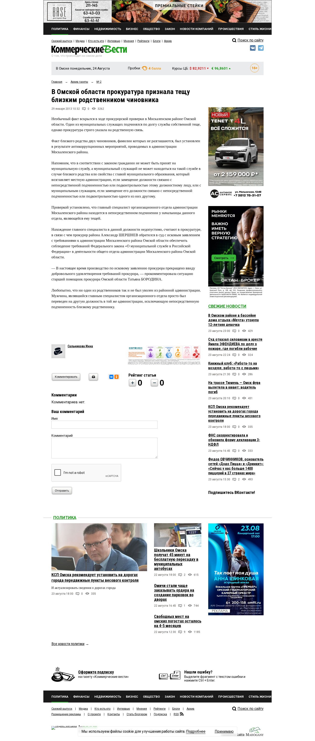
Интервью (113, 41)
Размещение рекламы (66, 714)
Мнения (129, 41)
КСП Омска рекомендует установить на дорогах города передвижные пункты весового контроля (234, 413)
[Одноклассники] (116, 377)
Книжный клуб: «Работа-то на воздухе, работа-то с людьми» (233, 365)
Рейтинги (143, 41)
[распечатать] (92, 380)
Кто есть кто (96, 41)
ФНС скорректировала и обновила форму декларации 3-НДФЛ (234, 440)
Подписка (160, 714)
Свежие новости (227, 306)
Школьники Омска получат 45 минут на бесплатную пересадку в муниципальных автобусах (176, 559)
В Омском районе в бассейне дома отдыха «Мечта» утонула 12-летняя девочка (233, 320)
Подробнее (195, 731)
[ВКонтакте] (111, 377)
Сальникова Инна (80, 346)
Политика (64, 517)
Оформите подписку (96, 672)
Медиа (80, 41)
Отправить (62, 490)
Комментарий (62, 435)
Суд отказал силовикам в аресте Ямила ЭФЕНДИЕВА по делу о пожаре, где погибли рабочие (235, 344)
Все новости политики (67, 644)
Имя (54, 418)
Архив (168, 41)
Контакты (113, 714)
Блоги (156, 41)
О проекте (94, 714)
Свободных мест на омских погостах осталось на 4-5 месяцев (177, 621)
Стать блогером (137, 714)
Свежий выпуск (61, 41)
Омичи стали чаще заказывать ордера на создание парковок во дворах (174, 592)
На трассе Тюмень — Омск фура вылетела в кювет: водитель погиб (234, 387)
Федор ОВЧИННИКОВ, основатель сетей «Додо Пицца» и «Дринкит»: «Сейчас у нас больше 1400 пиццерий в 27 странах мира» (236, 466)
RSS (176, 714)
